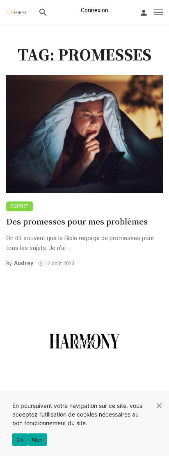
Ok (20, 439)
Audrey (23, 263)
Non (37, 439)
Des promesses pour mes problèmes (77, 221)
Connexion (94, 10)
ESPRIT (19, 206)
